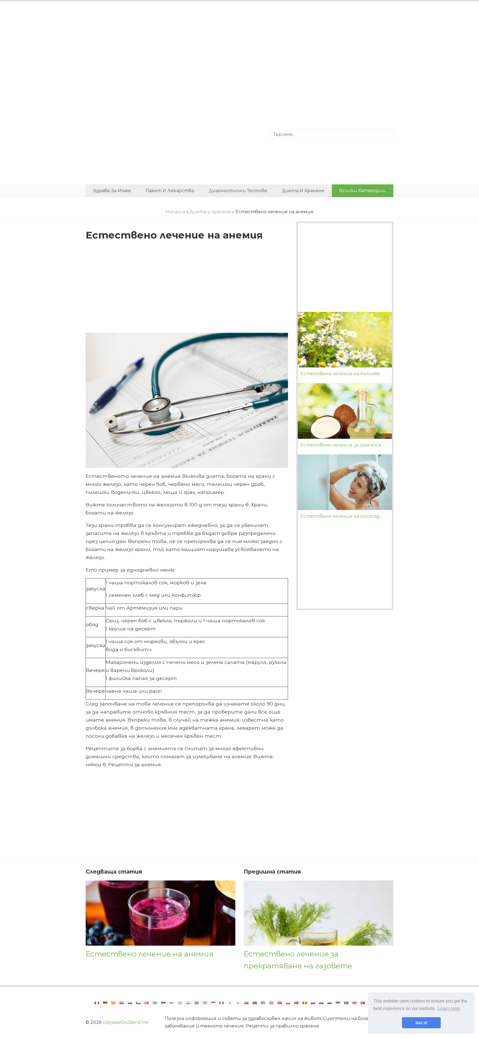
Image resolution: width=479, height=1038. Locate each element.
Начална (175, 211)
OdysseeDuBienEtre (125, 1022)
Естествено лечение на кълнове (340, 373)
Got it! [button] (421, 1023)
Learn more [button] (449, 1008)
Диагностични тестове (238, 190)
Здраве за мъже (112, 190)
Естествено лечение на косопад (340, 516)
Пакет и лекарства (170, 190)
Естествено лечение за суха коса (340, 445)
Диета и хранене (303, 190)
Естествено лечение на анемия (150, 953)
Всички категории (362, 190)
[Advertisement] (239, 51)
